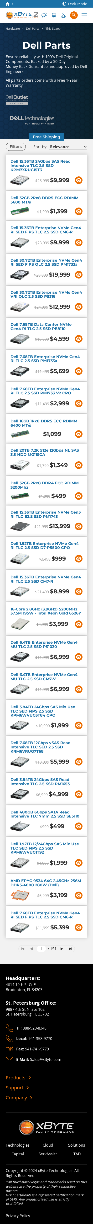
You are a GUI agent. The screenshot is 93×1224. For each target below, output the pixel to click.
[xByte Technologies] (22, 15)
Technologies (18, 1145)
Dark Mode (77, 4)
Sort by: (40, 146)
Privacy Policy (18, 1215)
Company (16, 1098)
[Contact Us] (44, 15)
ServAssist (48, 1154)
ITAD (76, 1154)
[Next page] (61, 948)
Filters (16, 146)
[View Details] (79, 180)
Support (14, 1088)
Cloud (48, 1145)
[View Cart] (54, 15)
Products (16, 1078)
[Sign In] (63, 15)
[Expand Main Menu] (84, 15)
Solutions (76, 1145)
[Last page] (70, 948)
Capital (17, 1154)
